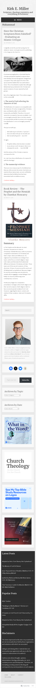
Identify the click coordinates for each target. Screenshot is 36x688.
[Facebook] (11, 368)
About (13, 675)
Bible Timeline (6, 601)
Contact (20, 675)
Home (6, 675)
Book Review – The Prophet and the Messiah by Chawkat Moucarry (17, 191)
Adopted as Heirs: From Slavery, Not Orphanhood (17, 561)
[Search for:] (18, 310)
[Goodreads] (25, 368)
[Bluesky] (20, 368)
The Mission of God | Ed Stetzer (11, 566)
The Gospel (7, 677)
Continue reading (9, 180)
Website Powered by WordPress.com (13, 681)
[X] (15, 368)
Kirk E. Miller (18, 9)
